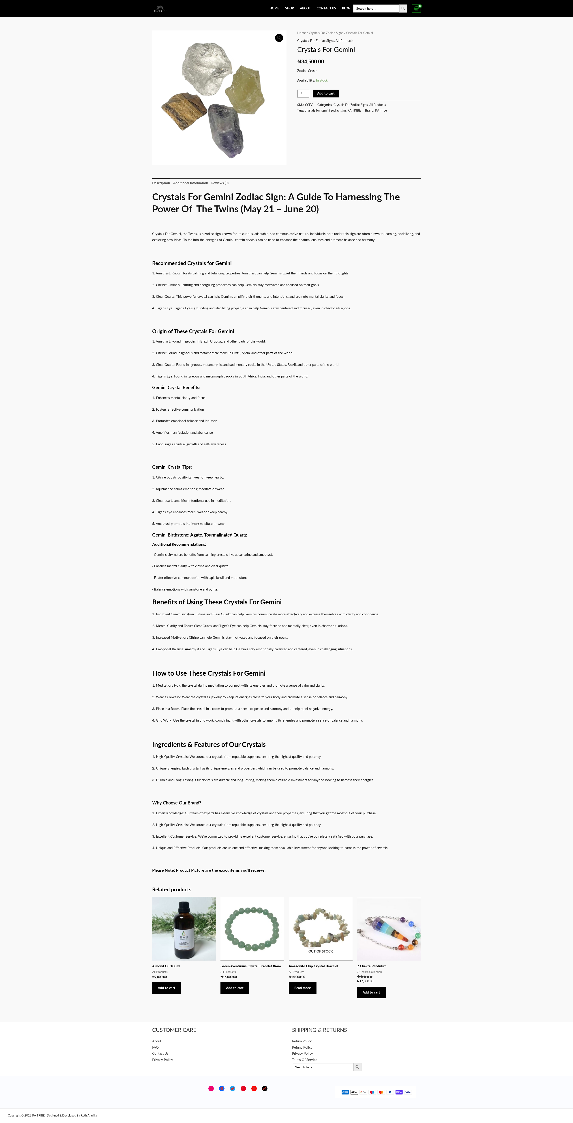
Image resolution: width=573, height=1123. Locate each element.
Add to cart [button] (166, 988)
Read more (302, 988)
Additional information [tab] (190, 183)
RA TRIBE (354, 110)
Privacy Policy (162, 1060)
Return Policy (302, 1041)
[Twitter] (232, 1088)
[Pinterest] (243, 1088)
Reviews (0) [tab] (220, 183)
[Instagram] (211, 1088)
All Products (344, 41)
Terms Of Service (304, 1060)
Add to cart (326, 93)
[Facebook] (221, 1088)
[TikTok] (264, 1088)
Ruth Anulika (89, 1115)
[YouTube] (254, 1088)
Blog (346, 8)
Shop (289, 8)
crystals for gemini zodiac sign (325, 110)
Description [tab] (161, 183)
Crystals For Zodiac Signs (326, 33)
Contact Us (326, 8)
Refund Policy (302, 1047)
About (305, 8)
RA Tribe (381, 110)
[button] (279, 38)
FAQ (155, 1047)
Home (274, 8)
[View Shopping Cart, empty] (416, 8)
